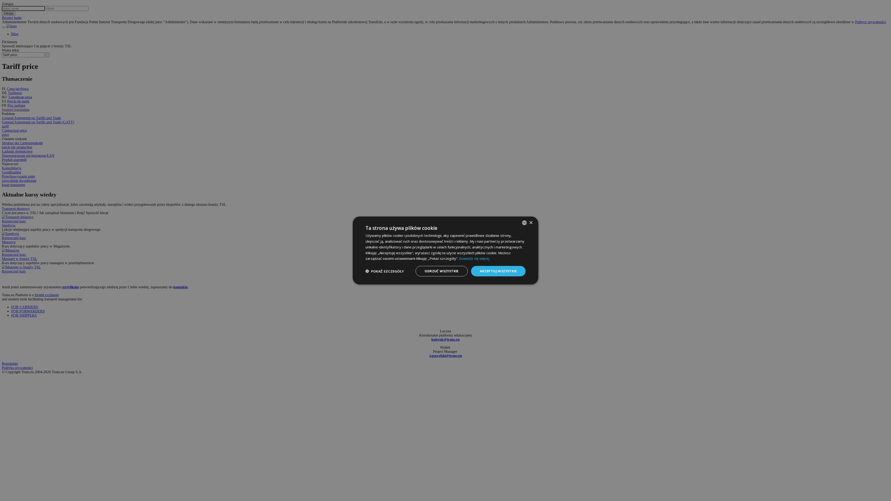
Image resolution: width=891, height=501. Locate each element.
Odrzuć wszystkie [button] (441, 271)
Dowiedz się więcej (474, 258)
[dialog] (445, 251)
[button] (384, 271)
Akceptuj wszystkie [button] (498, 271)
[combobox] (524, 223)
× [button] (531, 222)
